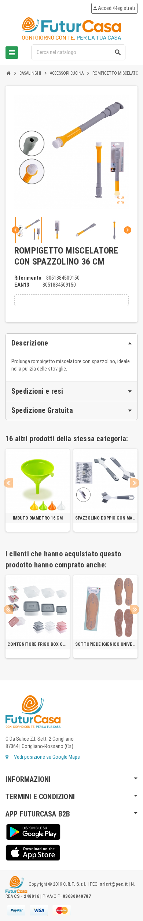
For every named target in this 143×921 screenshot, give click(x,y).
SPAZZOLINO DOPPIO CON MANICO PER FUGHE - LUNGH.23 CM (105, 518)
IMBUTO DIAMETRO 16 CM (38, 518)
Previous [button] (8, 483)
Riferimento (27, 278)
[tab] (71, 343)
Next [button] (134, 483)
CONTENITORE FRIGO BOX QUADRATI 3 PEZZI (37, 644)
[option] (38, 490)
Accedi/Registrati (113, 8)
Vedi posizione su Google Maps (46, 757)
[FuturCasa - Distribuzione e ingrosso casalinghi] (71, 28)
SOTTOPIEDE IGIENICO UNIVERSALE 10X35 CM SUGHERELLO (105, 644)
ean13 (21, 285)
